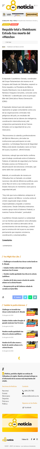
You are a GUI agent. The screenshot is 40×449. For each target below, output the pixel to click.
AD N (3, 47)
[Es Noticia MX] (19, 5)
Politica (6, 24)
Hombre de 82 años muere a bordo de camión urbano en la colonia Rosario (12, 344)
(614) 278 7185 (29, 391)
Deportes (5, 398)
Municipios (6, 396)
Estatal (4, 393)
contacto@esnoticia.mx (30, 396)
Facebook (27, 407)
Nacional (31, 323)
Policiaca (31, 312)
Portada (14, 24)
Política (4, 404)
